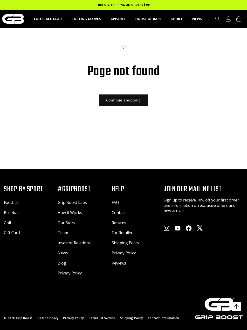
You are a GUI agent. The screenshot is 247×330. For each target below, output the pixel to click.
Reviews (119, 263)
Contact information (163, 318)
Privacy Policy (70, 273)
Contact (119, 212)
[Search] (217, 19)
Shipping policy (131, 318)
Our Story (66, 222)
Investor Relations (74, 242)
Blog (62, 263)
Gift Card (12, 232)
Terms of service (102, 318)
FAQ (115, 202)
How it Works (70, 212)
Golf (7, 222)
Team (63, 232)
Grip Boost (24, 318)
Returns (119, 222)
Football (11, 202)
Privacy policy (73, 318)
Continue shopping (123, 100)
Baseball (11, 212)
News (63, 253)
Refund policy (48, 318)
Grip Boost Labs (72, 202)
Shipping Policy (125, 242)
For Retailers (123, 232)
